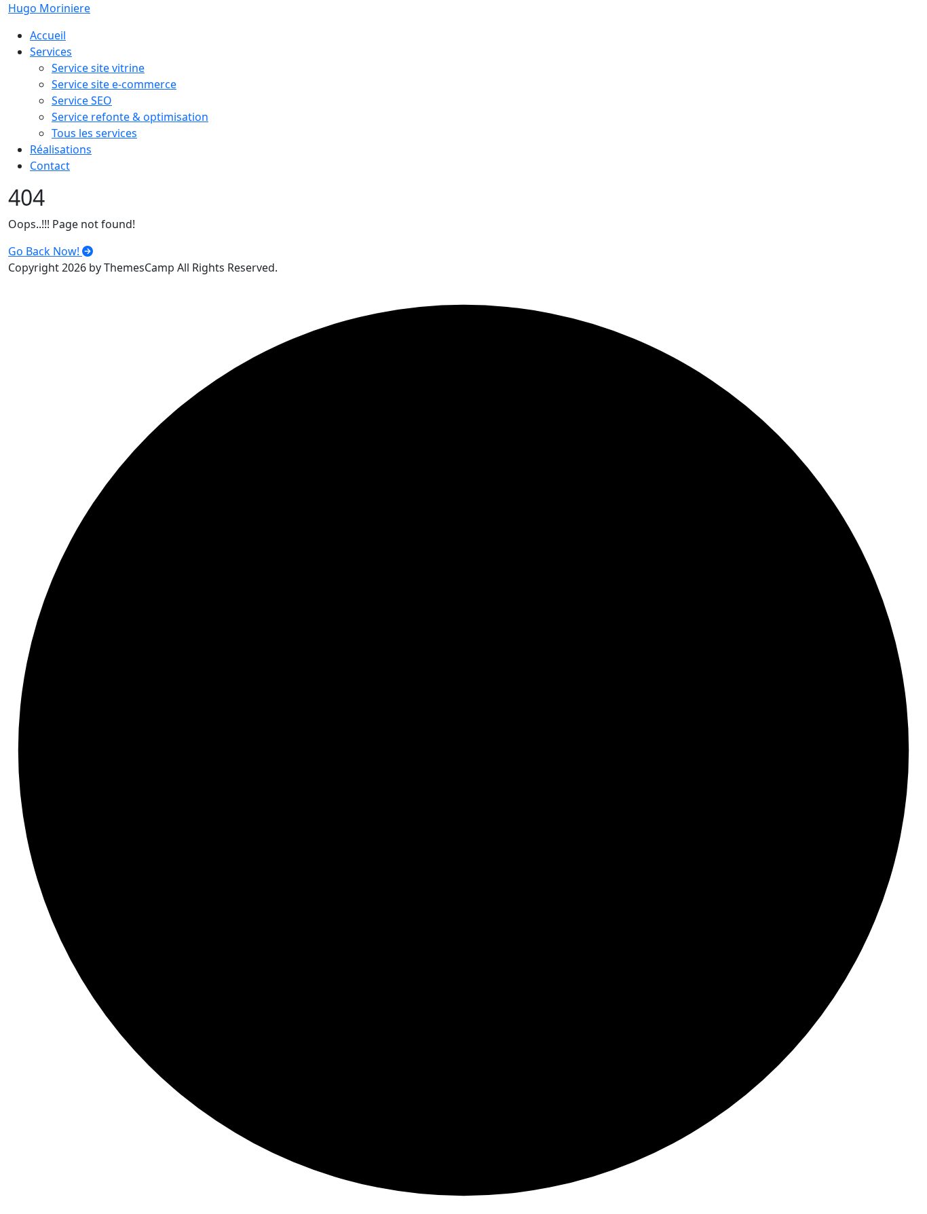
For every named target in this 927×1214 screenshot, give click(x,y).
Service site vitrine (98, 67)
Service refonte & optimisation (130, 116)
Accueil (48, 35)
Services (51, 51)
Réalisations (61, 149)
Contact (50, 165)
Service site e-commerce (114, 84)
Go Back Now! (45, 251)
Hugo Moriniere (49, 8)
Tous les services (94, 133)
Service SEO (82, 100)
